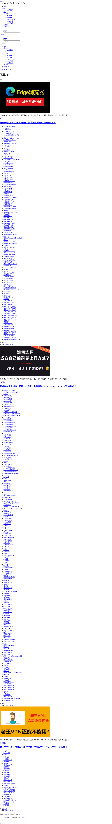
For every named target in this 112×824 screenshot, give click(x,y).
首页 (1, 70)
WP (8, 817)
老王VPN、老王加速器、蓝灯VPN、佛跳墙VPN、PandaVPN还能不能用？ (34, 747)
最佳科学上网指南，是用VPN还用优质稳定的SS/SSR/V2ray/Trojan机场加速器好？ (38, 386)
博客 (5, 70)
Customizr (24, 817)
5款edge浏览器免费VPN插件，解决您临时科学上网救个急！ (28, 122)
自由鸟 (5, 342)
